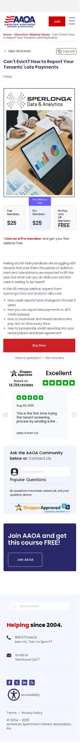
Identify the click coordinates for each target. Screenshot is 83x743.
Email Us (21, 655)
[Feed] (32, 682)
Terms (12, 713)
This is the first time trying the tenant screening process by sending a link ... (37, 417)
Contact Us (39, 458)
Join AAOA (25, 559)
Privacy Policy (32, 713)
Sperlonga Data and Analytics (25, 293)
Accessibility (30, 695)
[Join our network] (24, 682)
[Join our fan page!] (9, 682)
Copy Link (68, 51)
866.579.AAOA (26, 637)
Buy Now (39, 345)
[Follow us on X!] (17, 682)
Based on (21, 383)
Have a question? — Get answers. (39, 358)
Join (57, 21)
